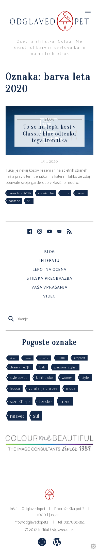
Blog (49, 251)
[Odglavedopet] (49, 16)
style (85, 377)
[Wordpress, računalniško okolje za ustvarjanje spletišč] (57, 544)
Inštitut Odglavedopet (56, 529)
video (13, 357)
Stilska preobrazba (49, 278)
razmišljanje (20, 401)
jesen (28, 357)
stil (29, 200)
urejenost (79, 357)
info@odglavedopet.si (31, 522)
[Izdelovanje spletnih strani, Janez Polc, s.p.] (42, 544)
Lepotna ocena (49, 269)
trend (65, 401)
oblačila (44, 357)
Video (49, 296)
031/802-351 (74, 522)
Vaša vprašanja (49, 287)
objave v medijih (20, 367)
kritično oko (44, 377)
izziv (42, 367)
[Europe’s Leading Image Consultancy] (49, 449)
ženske (45, 401)
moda (65, 193)
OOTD (61, 357)
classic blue (46, 193)
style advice (18, 377)
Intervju (49, 260)
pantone (14, 200)
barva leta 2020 (20, 193)
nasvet (81, 193)
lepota (15, 388)
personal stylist (65, 367)
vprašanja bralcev (43, 388)
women (67, 377)
